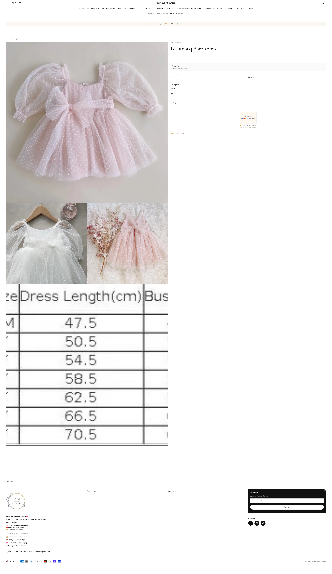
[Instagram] (256, 523)
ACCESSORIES (229, 8)
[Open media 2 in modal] (87, 122)
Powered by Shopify (321, 561)
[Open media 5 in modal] (87, 365)
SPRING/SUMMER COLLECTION (114, 8)
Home (7, 39)
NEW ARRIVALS (93, 8)
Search (251, 8)
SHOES (219, 8)
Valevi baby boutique (309, 561)
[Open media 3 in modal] (46, 243)
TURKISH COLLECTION (164, 8)
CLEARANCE (209, 8)
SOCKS (243, 8)
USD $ (17, 2)
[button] (8, 2)
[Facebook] (250, 523)
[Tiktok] (263, 523)
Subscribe (287, 507)
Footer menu (91, 491)
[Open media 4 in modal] (127, 243)
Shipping (174, 68)
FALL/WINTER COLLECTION (140, 8)
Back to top (9, 481)
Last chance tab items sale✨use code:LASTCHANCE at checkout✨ (166, 14)
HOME (81, 8)
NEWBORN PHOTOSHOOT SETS (188, 8)
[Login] (318, 2)
